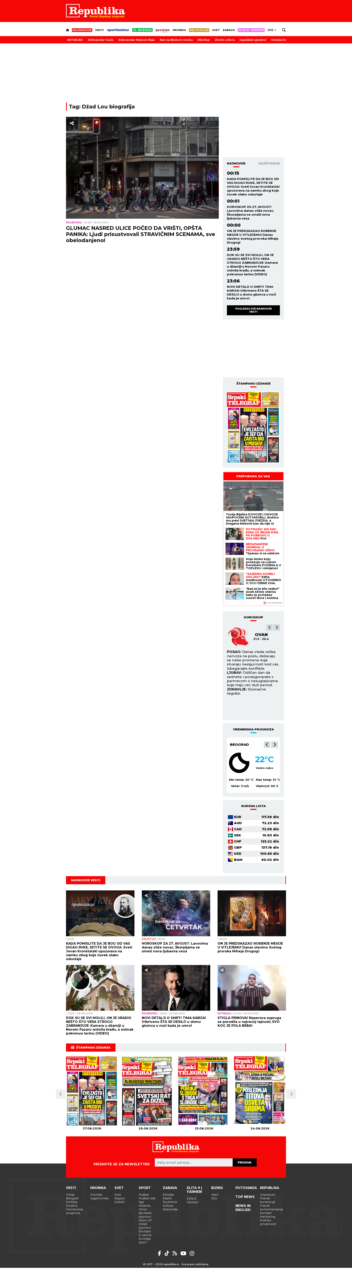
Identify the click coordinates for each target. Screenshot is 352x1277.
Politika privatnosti (268, 1222)
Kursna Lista (253, 806)
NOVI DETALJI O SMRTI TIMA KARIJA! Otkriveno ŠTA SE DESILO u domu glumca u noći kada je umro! (251, 292)
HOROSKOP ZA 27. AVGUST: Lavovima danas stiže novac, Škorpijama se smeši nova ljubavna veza (250, 212)
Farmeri (192, 1202)
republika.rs (171, 1264)
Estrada (224, 1013)
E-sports (145, 1235)
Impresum (267, 1194)
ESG (214, 1198)
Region (119, 1198)
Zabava (229, 30)
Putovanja (246, 1188)
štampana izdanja (93, 1047)
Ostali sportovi (145, 1226)
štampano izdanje (253, 383)
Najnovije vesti (85, 880)
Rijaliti (167, 1198)
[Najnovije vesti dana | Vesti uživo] (142, 30)
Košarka (144, 1206)
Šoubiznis (73, 222)
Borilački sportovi (145, 1215)
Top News (245, 1197)
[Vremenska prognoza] (239, 763)
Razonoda (170, 1209)
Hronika (179, 30)
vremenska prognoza (253, 729)
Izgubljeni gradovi (253, 39)
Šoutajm (145, 1231)
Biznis (217, 1188)
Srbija (70, 1194)
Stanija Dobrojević (285, 39)
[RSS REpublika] (184, 1253)
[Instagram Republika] (192, 1253)
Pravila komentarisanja (271, 1207)
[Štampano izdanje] (92, 1091)
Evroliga (145, 1239)
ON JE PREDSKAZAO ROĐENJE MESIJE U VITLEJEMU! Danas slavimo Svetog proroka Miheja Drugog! (252, 236)
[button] (269, 627)
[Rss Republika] (175, 1253)
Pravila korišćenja (267, 1200)
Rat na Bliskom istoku (176, 39)
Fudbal (144, 1194)
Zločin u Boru (225, 39)
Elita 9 (191, 1198)
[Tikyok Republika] (167, 1253)
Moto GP (145, 1220)
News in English (243, 1208)
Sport (145, 1188)
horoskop (253, 617)
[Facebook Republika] (160, 1253)
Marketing (267, 1217)
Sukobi (119, 1202)
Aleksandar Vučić (100, 39)
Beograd (239, 744)
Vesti (99, 30)
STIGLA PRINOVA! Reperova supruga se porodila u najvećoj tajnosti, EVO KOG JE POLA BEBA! (249, 1022)
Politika (71, 1202)
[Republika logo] (95, 11)
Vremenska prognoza (74, 1211)
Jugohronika (99, 1198)
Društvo (149, 939)
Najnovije (236, 163)
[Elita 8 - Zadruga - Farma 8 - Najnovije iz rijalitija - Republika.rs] (251, 30)
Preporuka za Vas (253, 476)
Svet (216, 30)
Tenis (143, 1209)
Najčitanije (269, 163)
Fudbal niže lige (147, 1200)
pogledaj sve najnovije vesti (253, 310)
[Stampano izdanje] (253, 427)
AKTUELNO (75, 39)
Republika (269, 1188)
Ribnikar (204, 39)
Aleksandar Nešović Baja (136, 39)
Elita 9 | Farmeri (194, 1190)
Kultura (168, 1206)
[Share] (72, 123)
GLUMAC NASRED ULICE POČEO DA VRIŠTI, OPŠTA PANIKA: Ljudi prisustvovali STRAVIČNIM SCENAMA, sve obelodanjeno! (140, 234)
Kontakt (266, 1213)
